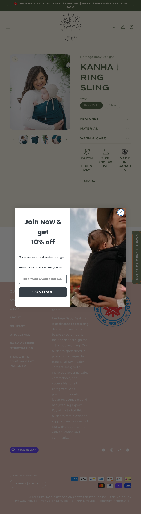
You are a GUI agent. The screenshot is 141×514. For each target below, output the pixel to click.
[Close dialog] (121, 212)
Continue (43, 292)
